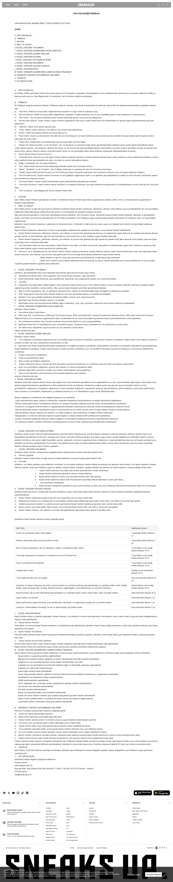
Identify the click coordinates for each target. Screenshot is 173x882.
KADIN (16, 4)
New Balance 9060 (52, 828)
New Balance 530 (51, 825)
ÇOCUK (24, 4)
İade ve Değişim (94, 820)
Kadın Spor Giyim (51, 817)
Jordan (68, 811)
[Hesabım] (163, 5)
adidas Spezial (50, 840)
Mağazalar (135, 814)
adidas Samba (50, 837)
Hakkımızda (136, 808)
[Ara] (159, 5)
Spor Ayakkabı (50, 820)
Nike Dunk (49, 834)
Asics (68, 825)
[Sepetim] (167, 5)
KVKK (72, 848)
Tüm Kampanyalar (72, 840)
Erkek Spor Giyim (51, 814)
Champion (69, 831)
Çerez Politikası (101, 848)
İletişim (91, 808)
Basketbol (49, 811)
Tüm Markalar (70, 834)
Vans (67, 822)
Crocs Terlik (49, 822)
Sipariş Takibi (93, 817)
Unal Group (136, 822)
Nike (67, 808)
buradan (83, 876)
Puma (68, 820)
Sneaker (48, 808)
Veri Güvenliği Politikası (85, 848)
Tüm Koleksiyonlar (72, 837)
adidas (68, 814)
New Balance (70, 817)
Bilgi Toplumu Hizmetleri (140, 811)
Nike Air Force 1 (50, 831)
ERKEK (8, 4)
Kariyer (134, 817)
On (67, 828)
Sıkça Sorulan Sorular (96, 822)
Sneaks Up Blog (137, 820)
